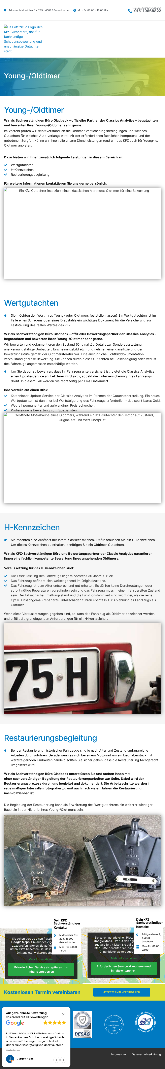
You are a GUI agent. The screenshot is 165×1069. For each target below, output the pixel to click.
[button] (159, 39)
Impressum (118, 1054)
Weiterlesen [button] (13, 1050)
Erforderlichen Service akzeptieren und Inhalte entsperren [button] (41, 969)
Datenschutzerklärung (146, 1054)
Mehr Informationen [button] (41, 959)
